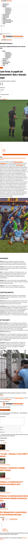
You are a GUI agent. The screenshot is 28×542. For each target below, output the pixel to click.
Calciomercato (6, 14)
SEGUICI (2, 395)
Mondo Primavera (19, 398)
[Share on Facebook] (15, 143)
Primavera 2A (8, 9)
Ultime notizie (6, 4)
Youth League (6, 17)
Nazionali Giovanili (7, 19)
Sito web (2, 432)
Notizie (4, 6)
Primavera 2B (8, 10)
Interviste (5, 5)
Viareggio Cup (6, 15)
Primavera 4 (8, 13)
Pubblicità (5, 529)
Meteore (5, 18)
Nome (1, 427)
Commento (3, 416)
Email (1, 429)
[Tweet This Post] (15, 144)
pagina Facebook (7, 399)
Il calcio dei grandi (7, 22)
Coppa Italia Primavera (8, 21)
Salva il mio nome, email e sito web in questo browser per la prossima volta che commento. (14, 435)
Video (4, 23)
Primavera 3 (8, 11)
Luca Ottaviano (3, 99)
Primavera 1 (8, 8)
